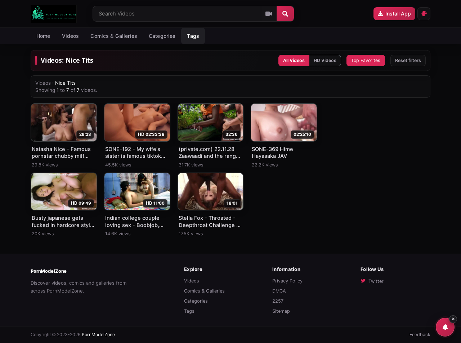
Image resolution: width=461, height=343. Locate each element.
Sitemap (281, 311)
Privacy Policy (287, 281)
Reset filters (408, 60)
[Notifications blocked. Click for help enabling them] (445, 327)
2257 (277, 301)
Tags (189, 311)
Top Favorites (365, 60)
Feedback (419, 334)
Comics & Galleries (113, 36)
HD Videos (325, 60)
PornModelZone (49, 271)
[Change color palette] (423, 13)
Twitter (376, 281)
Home (43, 36)
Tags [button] (193, 36)
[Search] (285, 13)
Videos (70, 36)
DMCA (279, 291)
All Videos (294, 60)
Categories (162, 36)
